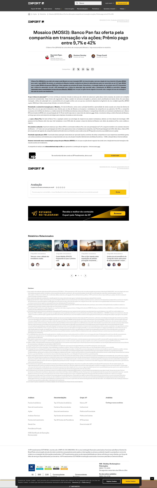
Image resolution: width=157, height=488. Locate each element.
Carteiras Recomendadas (62, 407)
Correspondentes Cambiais (58, 476)
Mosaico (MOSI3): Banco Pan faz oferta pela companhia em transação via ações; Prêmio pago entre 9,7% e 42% (81, 14)
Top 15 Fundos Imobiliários (63, 403)
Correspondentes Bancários (80, 476)
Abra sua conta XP (122, 3)
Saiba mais (85, 482)
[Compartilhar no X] (78, 69)
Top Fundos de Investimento (63, 416)
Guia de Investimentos (35, 407)
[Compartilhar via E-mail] (92, 69)
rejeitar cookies (112, 481)
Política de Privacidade (87, 411)
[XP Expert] (36, 3)
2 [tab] (78, 275)
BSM (39, 474)
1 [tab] (76, 275)
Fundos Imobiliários (34, 403)
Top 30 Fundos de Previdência (64, 420)
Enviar (118, 192)
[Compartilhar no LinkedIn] (88, 69)
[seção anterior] (71, 275)
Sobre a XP (83, 403)
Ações (35, 14)
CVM (47, 474)
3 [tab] (81, 275)
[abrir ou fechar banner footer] (152, 478)
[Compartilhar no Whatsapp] (83, 69)
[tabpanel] (40, 254)
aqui (92, 113)
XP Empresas (84, 420)
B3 (33, 474)
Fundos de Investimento (36, 420)
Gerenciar (75, 482)
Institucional (84, 407)
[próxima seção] (85, 275)
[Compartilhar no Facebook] (74, 69)
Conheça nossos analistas (114, 403)
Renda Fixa (31, 424)
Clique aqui (115, 155)
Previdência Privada (34, 428)
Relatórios (43, 14)
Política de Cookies (86, 416)
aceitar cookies (130, 481)
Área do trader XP (86, 424)
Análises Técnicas (34, 416)
